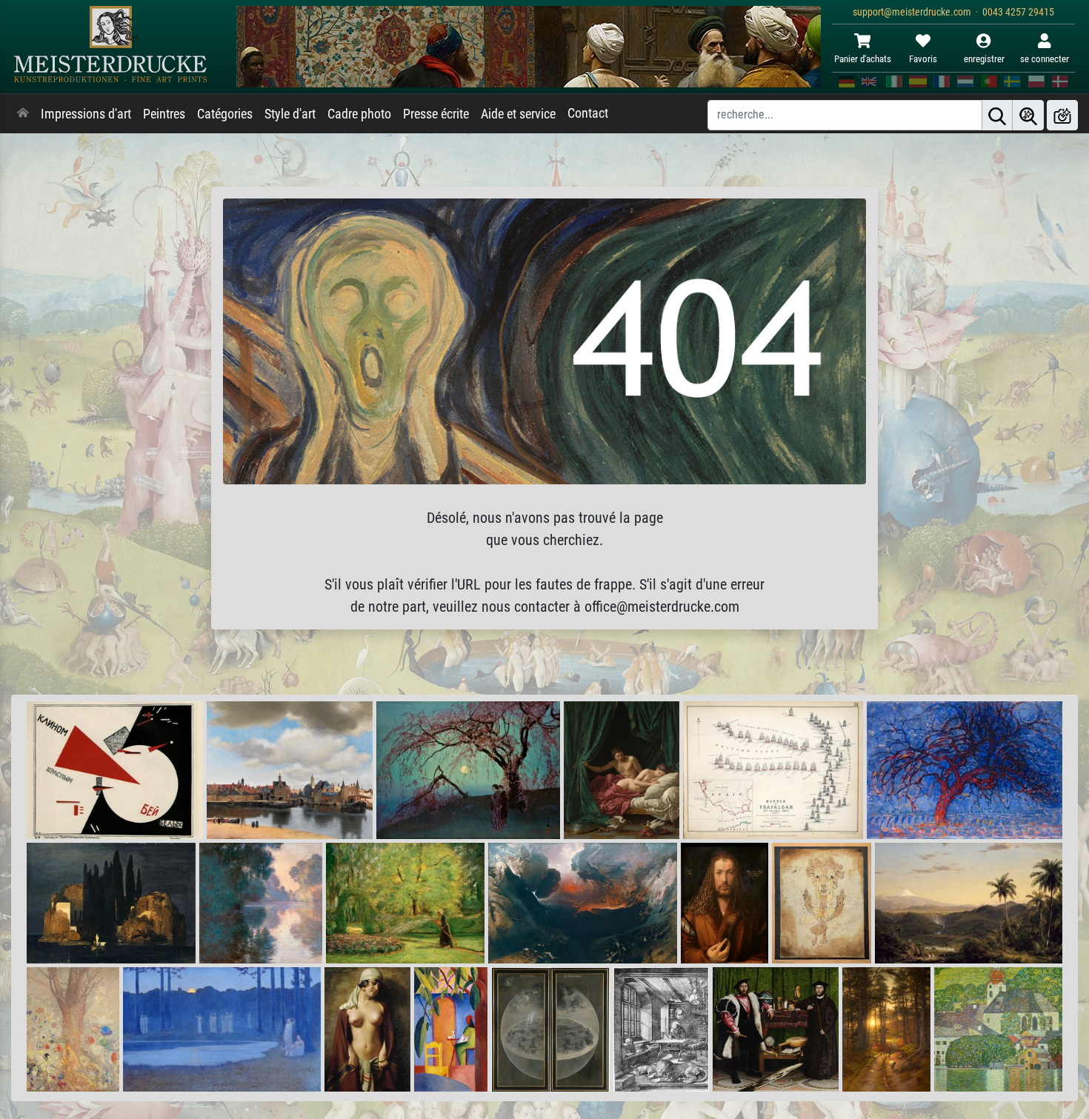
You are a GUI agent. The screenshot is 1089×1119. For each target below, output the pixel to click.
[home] (23, 114)
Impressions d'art (86, 114)
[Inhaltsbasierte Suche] (1028, 115)
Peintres (164, 114)
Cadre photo (359, 114)
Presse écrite (436, 114)
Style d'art (290, 114)
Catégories (225, 114)
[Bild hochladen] (1062, 115)
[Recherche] (997, 115)
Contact (587, 113)
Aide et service (518, 114)
